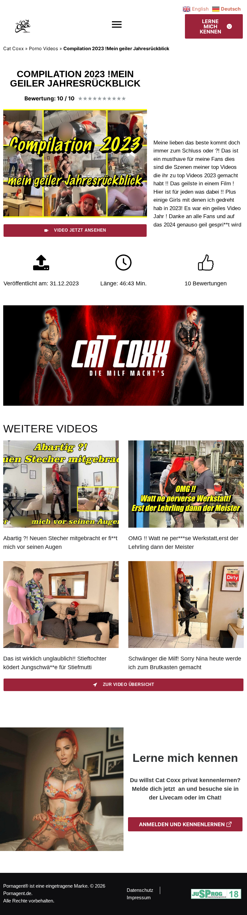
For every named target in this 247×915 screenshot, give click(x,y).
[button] (117, 24)
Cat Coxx (13, 48)
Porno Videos (43, 48)
